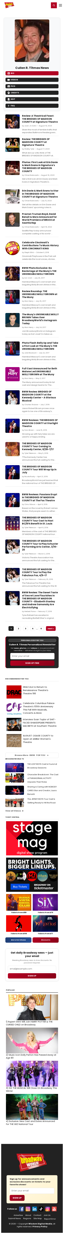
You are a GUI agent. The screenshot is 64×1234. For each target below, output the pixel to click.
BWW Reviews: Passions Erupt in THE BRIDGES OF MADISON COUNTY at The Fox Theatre (39, 497)
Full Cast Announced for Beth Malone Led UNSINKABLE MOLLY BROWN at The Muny (39, 371)
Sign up (32, 975)
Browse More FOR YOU (30, 755)
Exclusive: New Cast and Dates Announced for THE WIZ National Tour (30, 1123)
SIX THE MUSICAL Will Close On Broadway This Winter (31, 1089)
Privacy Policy (39, 1226)
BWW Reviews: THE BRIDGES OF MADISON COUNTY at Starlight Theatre (40, 423)
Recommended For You (17, 679)
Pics (13, 86)
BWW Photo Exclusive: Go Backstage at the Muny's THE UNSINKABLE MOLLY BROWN (39, 271)
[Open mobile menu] (60, 5)
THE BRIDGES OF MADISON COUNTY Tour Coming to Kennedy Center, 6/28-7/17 (38, 446)
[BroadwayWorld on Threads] (47, 1209)
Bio (12, 73)
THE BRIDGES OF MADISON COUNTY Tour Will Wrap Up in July (39, 469)
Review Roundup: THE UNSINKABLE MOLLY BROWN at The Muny (39, 294)
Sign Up (17, 1197)
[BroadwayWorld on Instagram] (28, 1209)
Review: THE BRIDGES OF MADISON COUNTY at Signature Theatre (36, 142)
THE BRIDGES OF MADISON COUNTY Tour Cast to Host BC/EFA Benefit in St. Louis (37, 520)
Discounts (45, 940)
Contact (37, 1215)
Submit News (14, 1218)
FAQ (13, 105)
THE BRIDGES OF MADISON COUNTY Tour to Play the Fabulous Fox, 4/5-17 (37, 572)
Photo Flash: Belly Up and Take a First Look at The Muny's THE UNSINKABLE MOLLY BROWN (40, 345)
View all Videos (13, 810)
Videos (14, 79)
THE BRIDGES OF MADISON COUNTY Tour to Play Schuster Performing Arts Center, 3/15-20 (40, 545)
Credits (15, 92)
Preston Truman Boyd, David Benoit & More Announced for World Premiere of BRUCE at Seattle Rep (39, 218)
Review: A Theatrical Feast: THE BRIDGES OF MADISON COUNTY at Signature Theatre (40, 118)
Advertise (18, 1215)
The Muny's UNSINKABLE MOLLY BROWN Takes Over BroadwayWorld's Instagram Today (40, 319)
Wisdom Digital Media (40, 1223)
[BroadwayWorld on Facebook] (21, 1209)
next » (51, 628)
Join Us (47, 1215)
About (28, 1215)
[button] (54, 5)
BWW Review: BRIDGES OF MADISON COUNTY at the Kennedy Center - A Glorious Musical (39, 396)
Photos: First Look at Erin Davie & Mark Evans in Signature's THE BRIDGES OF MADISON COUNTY (40, 167)
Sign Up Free (32, 663)
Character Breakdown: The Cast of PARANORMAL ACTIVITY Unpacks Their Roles (42, 778)
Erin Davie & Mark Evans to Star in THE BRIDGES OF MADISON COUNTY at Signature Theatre (40, 193)
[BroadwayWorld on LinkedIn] (34, 1209)
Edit (13, 99)
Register (38, 5)
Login (46, 5)
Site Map (37, 1218)
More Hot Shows (18, 940)
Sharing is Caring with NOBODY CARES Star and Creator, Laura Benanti (42, 790)
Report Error (50, 1219)
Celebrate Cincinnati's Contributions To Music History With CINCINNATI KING (40, 245)
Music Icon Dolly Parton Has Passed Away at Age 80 (31, 1056)
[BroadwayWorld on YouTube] (54, 1209)
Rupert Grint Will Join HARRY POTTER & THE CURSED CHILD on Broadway (29, 1023)
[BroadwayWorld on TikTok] (41, 1209)
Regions (27, 1218)
